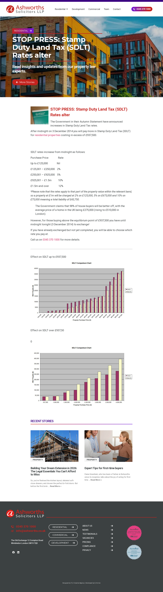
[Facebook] (13, 552)
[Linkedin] (18, 552)
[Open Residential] (67, 9)
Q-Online (97, 583)
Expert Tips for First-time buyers (103, 468)
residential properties (47, 135)
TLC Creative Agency (77, 583)
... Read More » (54, 486)
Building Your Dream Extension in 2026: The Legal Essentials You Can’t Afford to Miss (54, 471)
